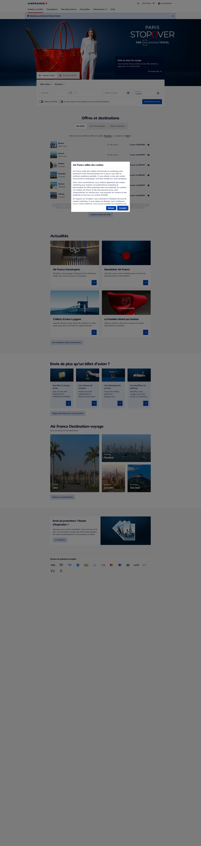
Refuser (111, 208)
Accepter (122, 208)
